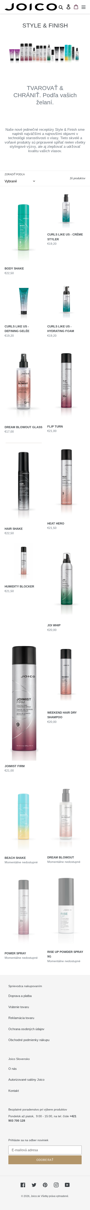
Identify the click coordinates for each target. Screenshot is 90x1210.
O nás (12, 1068)
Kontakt (13, 1090)
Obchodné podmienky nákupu (28, 1040)
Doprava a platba (20, 996)
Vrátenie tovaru (18, 1007)
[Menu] (83, 7)
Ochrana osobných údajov (26, 1029)
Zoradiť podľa (15, 174)
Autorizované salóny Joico (26, 1079)
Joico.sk (35, 1196)
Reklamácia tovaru (21, 1018)
